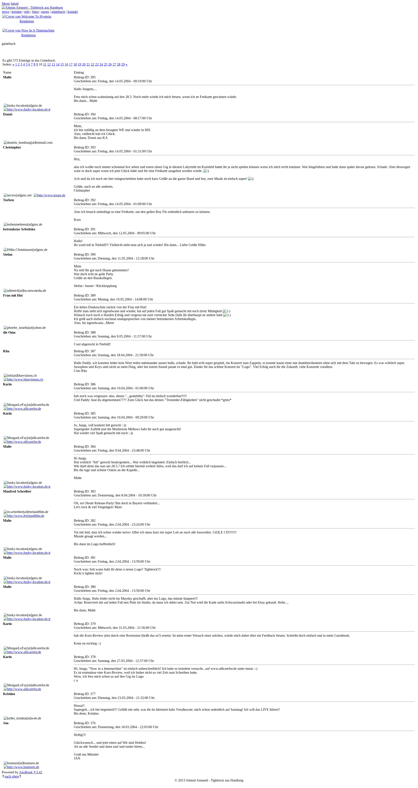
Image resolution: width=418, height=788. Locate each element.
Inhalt (15, 3)
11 (44, 64)
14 (57, 64)
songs (45, 11)
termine (17, 11)
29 (123, 64)
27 (114, 64)
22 (92, 64)
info (27, 11)
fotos (35, 11)
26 (110, 64)
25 (105, 64)
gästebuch (58, 11)
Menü (6, 3)
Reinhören (27, 21)
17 (70, 64)
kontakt (72, 11)
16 (66, 64)
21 (88, 64)
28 (118, 64)
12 (49, 64)
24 (101, 64)
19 (79, 64)
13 (53, 64)
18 (75, 64)
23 (97, 64)
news (5, 11)
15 (62, 64)
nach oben (12, 776)
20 (84, 64)
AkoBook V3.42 (30, 772)
